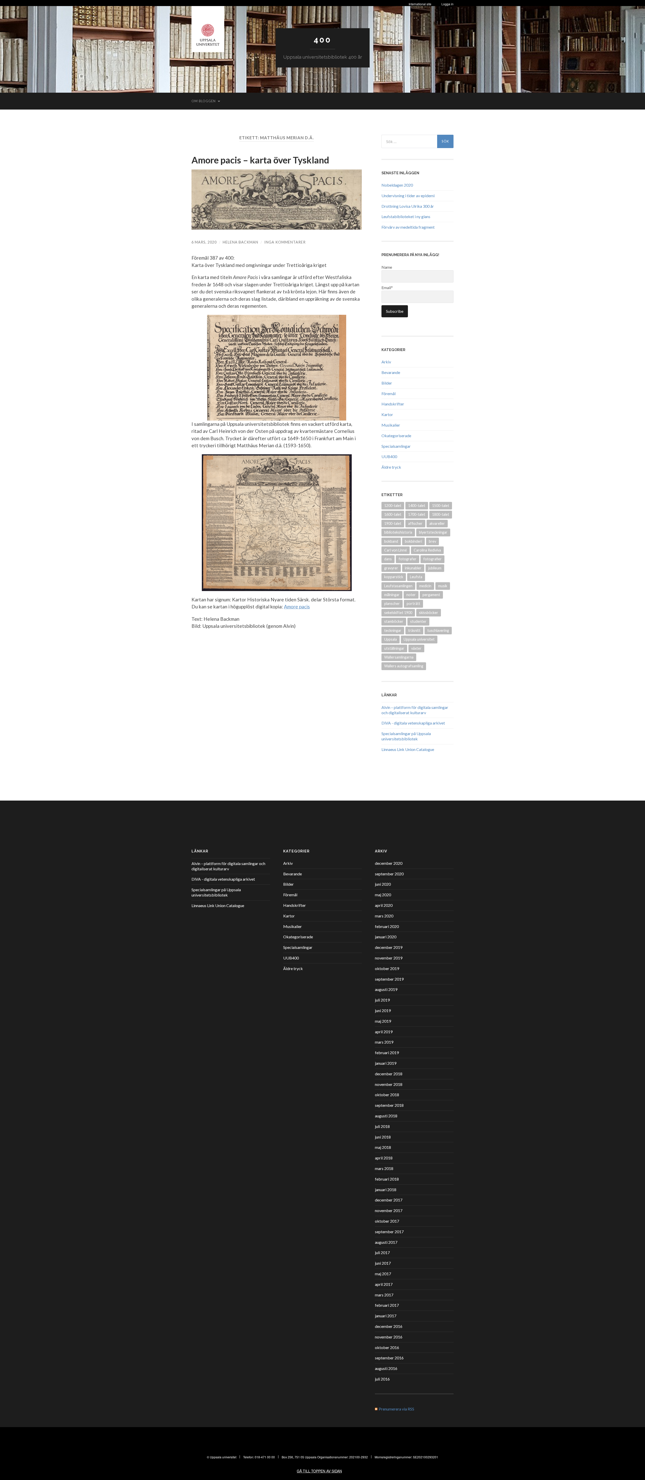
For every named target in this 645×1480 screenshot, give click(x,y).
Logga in (447, 4)
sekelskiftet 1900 (398, 612)
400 (322, 39)
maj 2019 (383, 1021)
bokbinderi (413, 541)
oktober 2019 (387, 968)
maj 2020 (383, 894)
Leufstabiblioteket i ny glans (405, 216)
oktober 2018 (387, 1094)
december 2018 (388, 1073)
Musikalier (390, 425)
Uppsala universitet (419, 639)
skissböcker (428, 612)
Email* (387, 287)
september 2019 (389, 979)
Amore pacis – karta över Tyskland (260, 159)
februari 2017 (387, 1305)
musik (442, 586)
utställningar (394, 648)
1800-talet (440, 514)
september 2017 (389, 1231)
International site (420, 4)
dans (388, 559)
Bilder (386, 383)
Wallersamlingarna (398, 657)
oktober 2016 (387, 1347)
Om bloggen (203, 101)
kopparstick (393, 577)
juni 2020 (383, 884)
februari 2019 (387, 1052)
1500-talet (440, 505)
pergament (431, 595)
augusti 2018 (386, 1115)
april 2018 (384, 1157)
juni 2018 (383, 1136)
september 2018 (389, 1105)
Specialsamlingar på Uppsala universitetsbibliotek (406, 736)
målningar (392, 595)
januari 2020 (385, 936)
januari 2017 (385, 1315)
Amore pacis (297, 606)
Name (386, 267)
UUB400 (389, 456)
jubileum (434, 568)
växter (416, 648)
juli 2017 (382, 1252)
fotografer (407, 559)
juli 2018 (382, 1126)
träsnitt (414, 630)
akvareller (437, 523)
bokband (391, 541)
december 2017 (388, 1199)
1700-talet (416, 514)
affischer (415, 523)
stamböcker (393, 621)
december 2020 (388, 863)
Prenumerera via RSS (396, 1408)
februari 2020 (387, 926)
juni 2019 (383, 1010)
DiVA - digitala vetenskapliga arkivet (413, 722)
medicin (425, 586)
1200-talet (392, 505)
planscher (392, 603)
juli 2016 (382, 1378)
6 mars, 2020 (204, 242)
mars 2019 (384, 1042)
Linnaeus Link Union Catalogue (407, 749)
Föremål (388, 393)
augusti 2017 (386, 1242)
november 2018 (388, 1084)
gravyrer (391, 568)
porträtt (413, 603)
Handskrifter (392, 403)
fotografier (432, 559)
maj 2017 (383, 1273)
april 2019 (384, 1031)
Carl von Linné (395, 550)
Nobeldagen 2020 (397, 185)
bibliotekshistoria (398, 532)
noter (411, 595)
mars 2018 (384, 1168)
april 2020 (384, 905)
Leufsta (416, 577)
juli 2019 (382, 999)
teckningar (392, 630)
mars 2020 (384, 915)
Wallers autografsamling (403, 666)
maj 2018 (383, 1147)
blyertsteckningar (433, 532)
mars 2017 (384, 1294)
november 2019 (388, 957)
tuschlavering (438, 630)
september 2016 (389, 1357)
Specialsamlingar (396, 446)
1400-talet (416, 505)
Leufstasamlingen (398, 586)
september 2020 (389, 873)
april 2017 (384, 1284)
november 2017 (388, 1210)
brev (432, 541)
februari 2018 (387, 1179)
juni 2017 (383, 1263)
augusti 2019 (386, 989)
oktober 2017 (387, 1221)
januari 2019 (385, 1063)
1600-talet (392, 514)
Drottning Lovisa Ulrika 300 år (407, 206)
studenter (418, 621)
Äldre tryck (391, 467)
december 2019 (388, 947)
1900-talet (392, 523)
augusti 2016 (386, 1368)
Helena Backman (240, 242)
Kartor (387, 414)
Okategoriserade (396, 435)
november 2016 (388, 1336)
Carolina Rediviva (427, 550)
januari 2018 (385, 1189)
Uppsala (390, 639)
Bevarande (390, 372)
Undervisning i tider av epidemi (408, 195)
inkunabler (413, 568)
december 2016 (388, 1326)
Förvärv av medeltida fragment (408, 227)
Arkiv (386, 361)
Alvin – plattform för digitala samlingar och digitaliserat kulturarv (414, 710)
